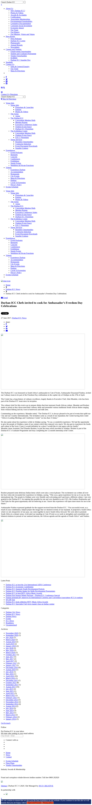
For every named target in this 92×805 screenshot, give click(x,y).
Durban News (11, 616)
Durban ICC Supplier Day (21, 60)
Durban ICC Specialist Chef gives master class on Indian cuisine (30, 604)
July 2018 (9, 648)
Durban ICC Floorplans (24, 129)
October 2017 (11, 655)
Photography (15, 43)
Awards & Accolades (19, 15)
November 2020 (12, 633)
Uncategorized (11, 625)
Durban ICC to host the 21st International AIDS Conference (28, 585)
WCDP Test (10, 600)
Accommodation (17, 172)
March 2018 (10, 652)
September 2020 (12, 635)
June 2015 (10, 691)
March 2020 (10, 640)
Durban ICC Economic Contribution (19, 587)
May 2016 (10, 674)
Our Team (14, 30)
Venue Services (16, 140)
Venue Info (10, 103)
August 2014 (11, 706)
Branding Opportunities (24, 142)
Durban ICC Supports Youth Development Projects (25, 589)
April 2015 (10, 693)
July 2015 (9, 689)
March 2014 (10, 715)
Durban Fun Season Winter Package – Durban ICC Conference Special (33, 595)
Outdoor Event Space (23, 127)
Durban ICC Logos (18, 41)
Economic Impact (17, 28)
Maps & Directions (18, 71)
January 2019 (11, 646)
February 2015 (11, 698)
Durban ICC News (13, 289)
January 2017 (11, 665)
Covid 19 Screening (18, 183)
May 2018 (10, 650)
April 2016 (10, 676)
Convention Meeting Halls (25, 120)
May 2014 (10, 713)
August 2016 (11, 670)
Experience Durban (18, 170)
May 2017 (10, 659)
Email (5, 298)
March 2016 (10, 678)
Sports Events (16, 163)
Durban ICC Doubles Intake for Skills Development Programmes (30, 591)
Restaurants (15, 174)
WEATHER (10, 73)
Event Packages (17, 152)
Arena (17, 116)
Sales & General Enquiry (20, 67)
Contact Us (10, 64)
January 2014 (11, 719)
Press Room (10, 36)
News (8, 755)
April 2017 (10, 661)
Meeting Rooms (21, 122)
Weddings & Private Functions (22, 165)
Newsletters (15, 47)
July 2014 (9, 708)
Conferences (15, 159)
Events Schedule (12, 187)
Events (8, 619)
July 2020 (9, 637)
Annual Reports (17, 45)
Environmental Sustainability (21, 21)
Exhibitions (15, 161)
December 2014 (12, 700)
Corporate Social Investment (21, 26)
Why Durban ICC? (18, 11)
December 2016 (12, 668)
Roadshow (10, 623)
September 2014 (12, 704)
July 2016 (9, 672)
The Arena (15, 114)
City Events (15, 176)
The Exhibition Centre (19, 131)
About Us (9, 9)
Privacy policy (48, 803)
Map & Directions (9, 99)
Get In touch (5, 723)
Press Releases (16, 39)
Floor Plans (10, 763)
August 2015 (11, 687)
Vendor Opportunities (19, 56)
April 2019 (10, 644)
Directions (14, 94)
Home (8, 285)
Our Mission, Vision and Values (23, 34)
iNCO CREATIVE (46, 786)
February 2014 (11, 717)
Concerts (14, 157)
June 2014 (10, 710)
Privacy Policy (16, 185)
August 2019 (11, 642)
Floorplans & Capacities (24, 107)
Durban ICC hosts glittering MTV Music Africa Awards (27, 602)
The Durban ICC (17, 118)
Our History (15, 32)
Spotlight (9, 62)
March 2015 (10, 695)
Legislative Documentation (21, 24)
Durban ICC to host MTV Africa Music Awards (24, 593)
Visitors (9, 168)
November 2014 (12, 702)
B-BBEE (14, 58)
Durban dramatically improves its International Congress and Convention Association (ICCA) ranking (44, 598)
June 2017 (10, 657)
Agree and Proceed (34, 803)
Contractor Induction (23, 144)
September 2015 (12, 685)
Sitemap (4, 786)
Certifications (16, 17)
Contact (9, 757)
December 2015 (12, 680)
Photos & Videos (17, 13)
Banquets (14, 155)
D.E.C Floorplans (22, 137)
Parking (18, 110)
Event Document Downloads (26, 146)
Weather (9, 277)
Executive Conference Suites (26, 125)
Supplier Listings (21, 148)
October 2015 (11, 683)
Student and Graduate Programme (23, 54)
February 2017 (11, 663)
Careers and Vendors (13, 49)
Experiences (10, 150)
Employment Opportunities (21, 51)
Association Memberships (20, 19)
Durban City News (13, 612)
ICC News (10, 621)
